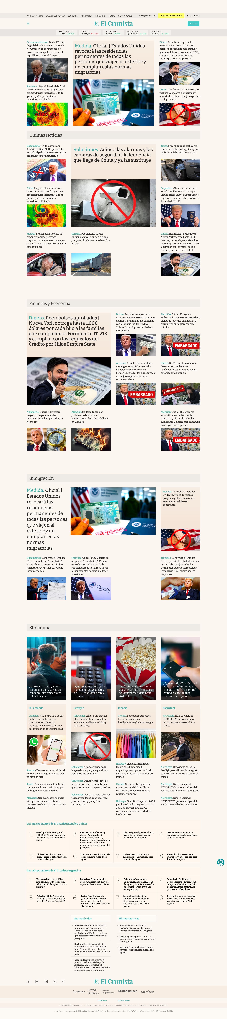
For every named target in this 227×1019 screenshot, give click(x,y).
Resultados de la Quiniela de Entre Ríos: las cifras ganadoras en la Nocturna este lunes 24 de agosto (136, 901)
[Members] (147, 991)
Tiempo (112, 16)
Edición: (192, 16)
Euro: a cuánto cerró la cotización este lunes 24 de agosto (95, 857)
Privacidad (141, 1005)
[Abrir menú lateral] (28, 23)
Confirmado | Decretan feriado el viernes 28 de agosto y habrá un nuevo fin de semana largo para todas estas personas (139, 884)
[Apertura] (79, 992)
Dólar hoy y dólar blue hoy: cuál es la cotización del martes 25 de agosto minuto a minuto (51, 883)
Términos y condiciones (124, 1005)
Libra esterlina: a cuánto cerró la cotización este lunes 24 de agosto (182, 857)
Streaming (100, 16)
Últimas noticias (35, 16)
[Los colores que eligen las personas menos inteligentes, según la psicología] (136, 743)
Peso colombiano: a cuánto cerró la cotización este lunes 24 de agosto (138, 857)
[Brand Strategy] (93, 992)
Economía (72, 16)
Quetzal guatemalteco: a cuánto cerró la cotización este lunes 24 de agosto (139, 835)
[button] (220, 862)
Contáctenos (102, 1000)
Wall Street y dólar (55, 16)
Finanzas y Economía (49, 303)
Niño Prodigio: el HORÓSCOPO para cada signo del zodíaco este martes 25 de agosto (50, 836)
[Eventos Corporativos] (108, 992)
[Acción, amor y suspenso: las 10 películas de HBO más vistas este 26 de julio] (91, 668)
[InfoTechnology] (127, 992)
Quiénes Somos (124, 1000)
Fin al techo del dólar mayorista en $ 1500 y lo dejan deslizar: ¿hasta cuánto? (95, 881)
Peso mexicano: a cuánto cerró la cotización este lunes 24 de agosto (182, 835)
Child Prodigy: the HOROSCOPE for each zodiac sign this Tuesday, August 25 (51, 898)
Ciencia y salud (125, 16)
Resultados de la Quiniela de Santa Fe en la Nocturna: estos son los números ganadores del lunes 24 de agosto (95, 901)
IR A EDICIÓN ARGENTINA (171, 16)
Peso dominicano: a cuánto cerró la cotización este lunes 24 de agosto (52, 857)
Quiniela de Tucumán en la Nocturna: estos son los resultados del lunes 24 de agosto (181, 900)
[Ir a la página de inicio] (113, 24)
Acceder (193, 24)
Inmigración (86, 16)
